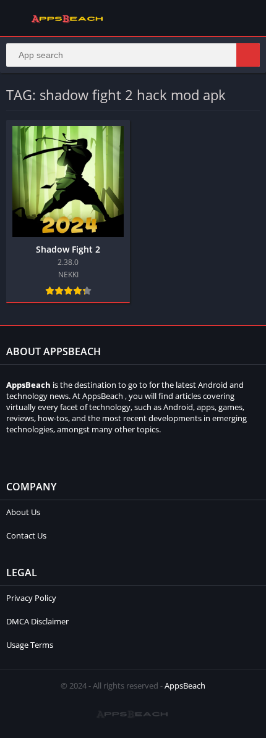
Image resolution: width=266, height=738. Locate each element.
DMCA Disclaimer (37, 621)
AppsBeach (185, 685)
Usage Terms (29, 644)
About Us (23, 512)
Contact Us (26, 535)
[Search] (248, 55)
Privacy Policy (31, 597)
